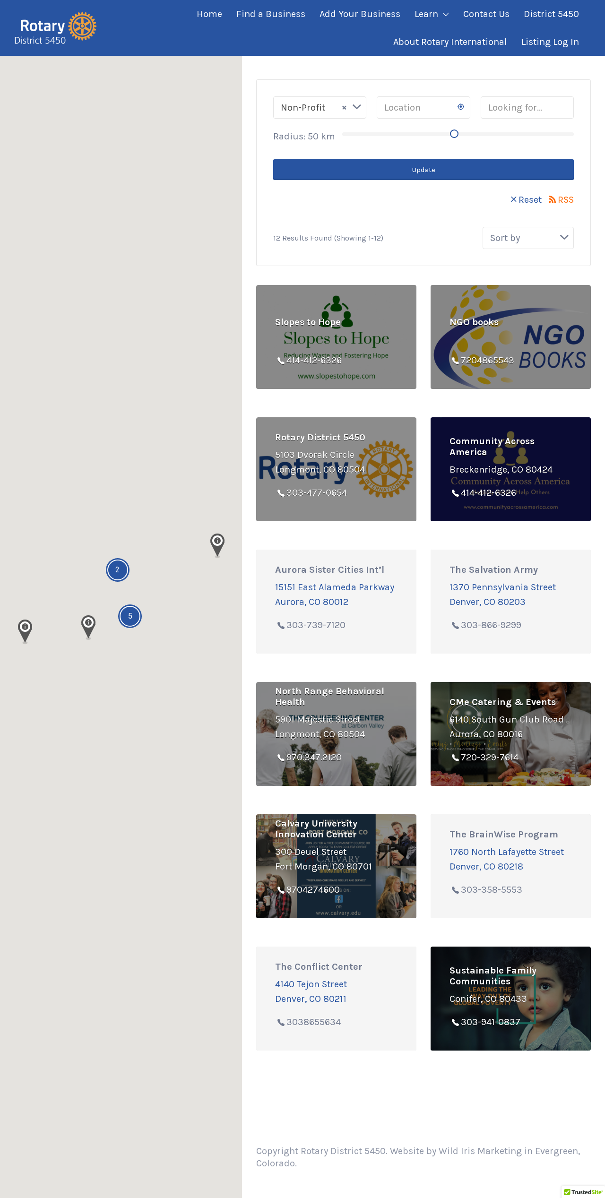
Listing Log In (550, 41)
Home (209, 14)
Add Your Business (360, 14)
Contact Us (486, 14)
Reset (530, 199)
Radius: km (304, 136)
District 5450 (551, 14)
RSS (566, 199)
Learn (426, 14)
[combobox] (319, 107)
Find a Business (270, 14)
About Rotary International (450, 41)
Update (423, 169)
